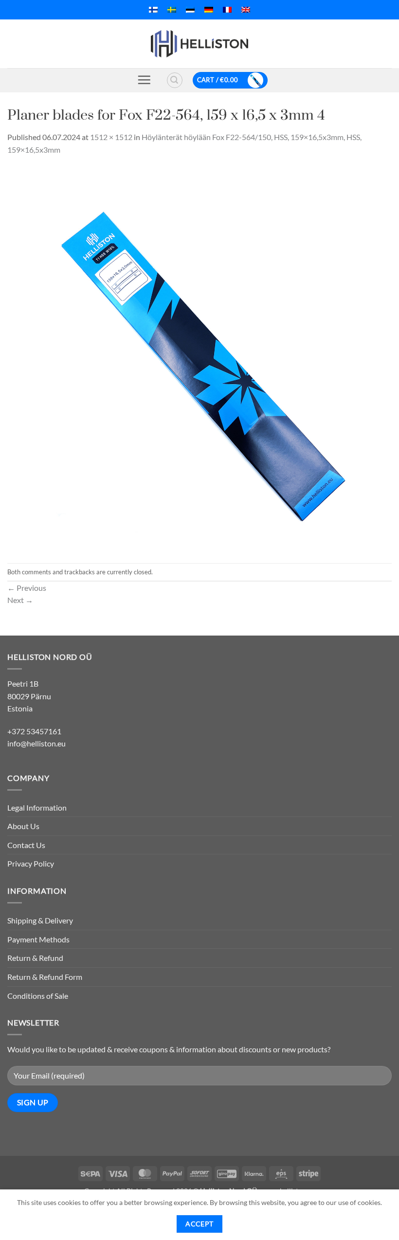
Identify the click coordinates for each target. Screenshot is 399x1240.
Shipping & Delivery (40, 920)
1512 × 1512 (111, 137)
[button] (144, 80)
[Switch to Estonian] (190, 10)
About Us (23, 826)
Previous (26, 587)
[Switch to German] (209, 10)
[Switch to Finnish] (153, 10)
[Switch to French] (227, 10)
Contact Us (26, 845)
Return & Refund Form (44, 976)
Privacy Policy (30, 863)
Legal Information (37, 807)
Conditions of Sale (37, 995)
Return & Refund (35, 957)
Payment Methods (38, 939)
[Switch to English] (245, 10)
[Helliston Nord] (199, 43)
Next (20, 599)
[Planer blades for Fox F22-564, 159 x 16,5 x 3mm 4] (199, 358)
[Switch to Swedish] (172, 10)
